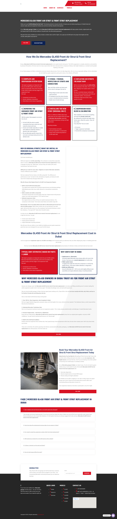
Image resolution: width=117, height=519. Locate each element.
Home (45, 8)
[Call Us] (86, 3)
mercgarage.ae (41, 514)
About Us (52, 8)
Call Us (89, 2)
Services (60, 8)
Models (69, 8)
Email (66, 470)
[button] (61, 8)
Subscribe (87, 473)
